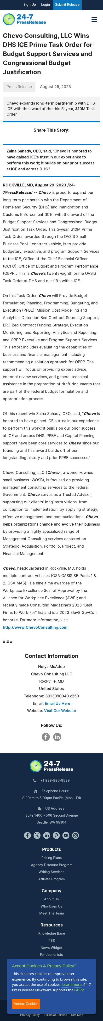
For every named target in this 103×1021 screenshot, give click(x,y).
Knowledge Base (51, 933)
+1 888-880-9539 (55, 780)
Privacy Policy (30, 1015)
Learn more (71, 984)
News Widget (51, 948)
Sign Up (29, 4)
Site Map (77, 1015)
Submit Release (67, 4)
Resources (51, 925)
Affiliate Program (51, 879)
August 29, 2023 (55, 87)
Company (51, 891)
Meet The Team (51, 913)
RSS (51, 940)
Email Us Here (57, 704)
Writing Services (51, 872)
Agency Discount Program (51, 865)
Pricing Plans (51, 858)
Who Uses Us (51, 906)
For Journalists (51, 955)
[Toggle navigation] (94, 19)
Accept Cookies (26, 1004)
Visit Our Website (60, 711)
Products (51, 849)
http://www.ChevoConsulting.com (35, 627)
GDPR (79, 989)
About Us (51, 899)
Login (45, 4)
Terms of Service (55, 1015)
